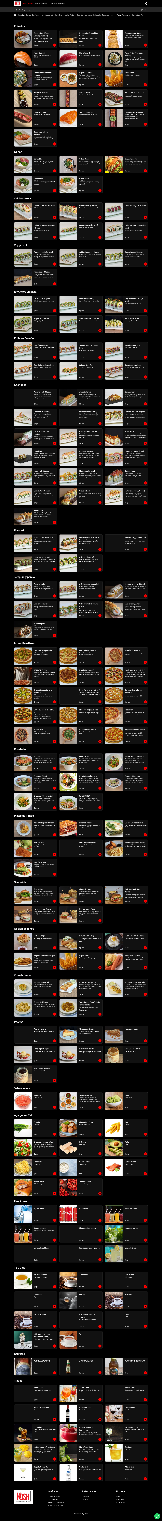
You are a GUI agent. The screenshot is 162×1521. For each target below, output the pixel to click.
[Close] (149, 728)
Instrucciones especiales (95, 738)
